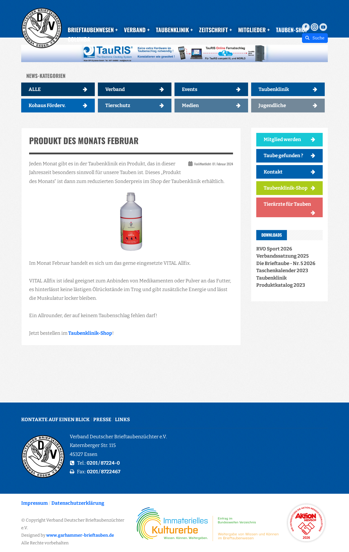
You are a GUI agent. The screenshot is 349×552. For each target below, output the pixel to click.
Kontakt (273, 172)
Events (189, 89)
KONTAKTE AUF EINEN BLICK (55, 419)
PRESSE (102, 419)
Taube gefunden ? (283, 155)
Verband (115, 89)
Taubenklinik (274, 89)
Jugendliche (272, 105)
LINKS (122, 419)
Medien (190, 105)
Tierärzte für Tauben (287, 204)
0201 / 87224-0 (103, 463)
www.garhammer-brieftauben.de (80, 535)
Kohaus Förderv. (47, 105)
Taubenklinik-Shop (89, 333)
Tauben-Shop (292, 30)
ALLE (35, 89)
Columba (79, 39)
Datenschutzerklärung (77, 503)
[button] (174, 53)
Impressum (34, 503)
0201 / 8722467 (103, 472)
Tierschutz (117, 105)
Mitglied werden (282, 139)
